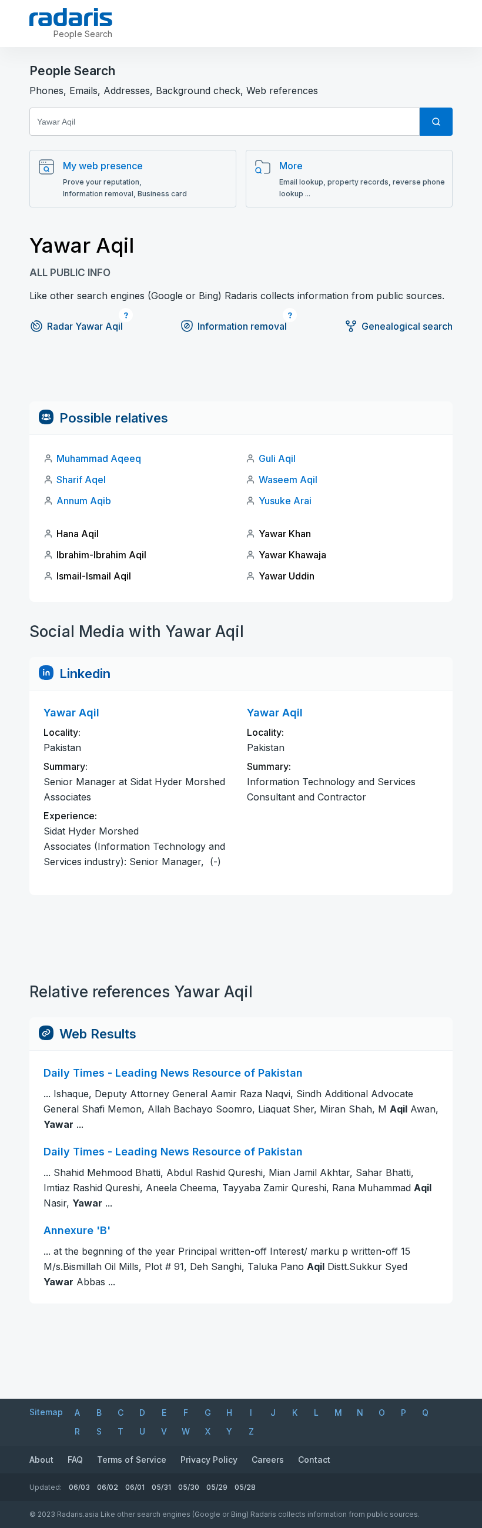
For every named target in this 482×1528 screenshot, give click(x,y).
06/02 (107, 1487)
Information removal (242, 326)
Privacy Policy (208, 1460)
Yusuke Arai (285, 501)
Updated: (45, 1487)
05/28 (245, 1487)
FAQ (75, 1460)
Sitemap (46, 1412)
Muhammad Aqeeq (98, 458)
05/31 (161, 1487)
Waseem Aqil (288, 479)
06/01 (135, 1487)
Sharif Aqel (81, 479)
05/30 (188, 1487)
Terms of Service (131, 1460)
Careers (268, 1460)
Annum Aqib (83, 501)
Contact (314, 1460)
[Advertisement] (241, 375)
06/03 (79, 1487)
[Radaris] (70, 17)
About (41, 1460)
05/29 (216, 1487)
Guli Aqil (277, 458)
